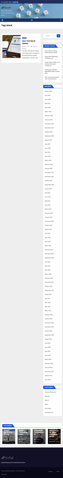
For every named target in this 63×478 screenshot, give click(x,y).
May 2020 (47, 351)
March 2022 (48, 274)
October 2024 (48, 180)
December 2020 (49, 322)
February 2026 (49, 115)
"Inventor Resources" (51, 392)
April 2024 (48, 205)
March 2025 (48, 160)
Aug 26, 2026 (54, 439)
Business (47, 396)
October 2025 (48, 132)
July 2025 (47, 144)
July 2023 (47, 233)
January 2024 (48, 217)
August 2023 (48, 229)
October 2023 (48, 225)
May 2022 (47, 266)
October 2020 (48, 331)
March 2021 (48, 310)
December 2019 (49, 371)
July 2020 (47, 343)
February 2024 (49, 213)
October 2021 (48, 286)
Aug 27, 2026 (23, 436)
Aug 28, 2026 (8, 436)
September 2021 (49, 290)
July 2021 (47, 298)
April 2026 (48, 107)
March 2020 (48, 359)
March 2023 (48, 245)
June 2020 (48, 347)
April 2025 (48, 156)
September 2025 (49, 136)
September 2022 (49, 258)
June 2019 (48, 379)
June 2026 (48, 99)
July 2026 (47, 95)
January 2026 (48, 119)
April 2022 (48, 270)
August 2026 (48, 91)
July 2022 (47, 262)
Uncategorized (49, 412)
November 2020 (49, 327)
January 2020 (48, 367)
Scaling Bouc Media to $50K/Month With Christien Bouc (52, 71)
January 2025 (48, 168)
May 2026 (47, 103)
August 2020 (48, 339)
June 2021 (48, 302)
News (46, 404)
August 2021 (48, 294)
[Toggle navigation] (31, 20)
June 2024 (48, 197)
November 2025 (49, 128)
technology (48, 408)
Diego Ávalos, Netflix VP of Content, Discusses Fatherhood (52, 64)
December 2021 (49, 282)
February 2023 (49, 249)
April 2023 (48, 241)
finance (47, 400)
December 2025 (49, 123)
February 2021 (49, 314)
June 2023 (48, 237)
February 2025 (49, 164)
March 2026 (48, 111)
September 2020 (49, 335)
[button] (60, 20)
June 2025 (48, 148)
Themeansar (4, 474)
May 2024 (47, 201)
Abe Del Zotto (55, 441)
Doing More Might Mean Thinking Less (23, 429)
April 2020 (48, 355)
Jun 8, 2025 (26, 46)
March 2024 (48, 209)
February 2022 (49, 278)
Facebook (50, 471)
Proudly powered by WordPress (8, 470)
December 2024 (49, 172)
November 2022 (49, 253)
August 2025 (48, 140)
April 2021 (48, 306)
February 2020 (49, 363)
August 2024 (48, 188)
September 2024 (49, 184)
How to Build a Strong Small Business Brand (8, 429)
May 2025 (47, 152)
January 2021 (48, 318)
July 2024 (47, 193)
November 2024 (49, 176)
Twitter (58, 471)
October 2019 (48, 375)
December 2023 (49, 221)
